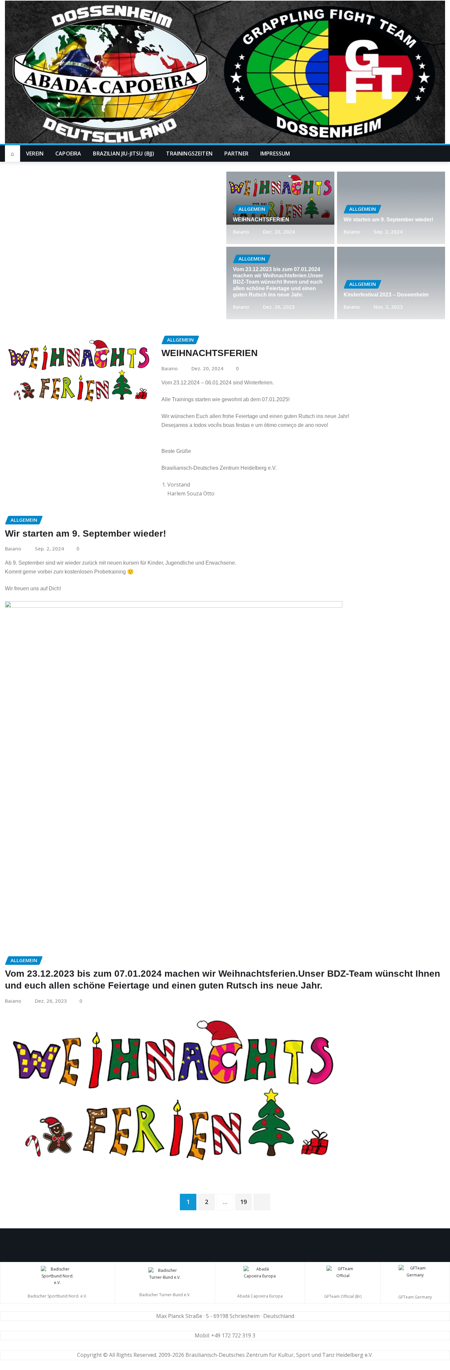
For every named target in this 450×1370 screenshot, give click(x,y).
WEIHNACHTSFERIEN (261, 219)
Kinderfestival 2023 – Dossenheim (386, 294)
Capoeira (68, 153)
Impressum (275, 153)
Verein (34, 153)
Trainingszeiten (189, 153)
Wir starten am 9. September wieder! (388, 219)
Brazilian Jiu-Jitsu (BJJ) (123, 153)
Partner (236, 153)
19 (243, 1202)
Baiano (241, 231)
